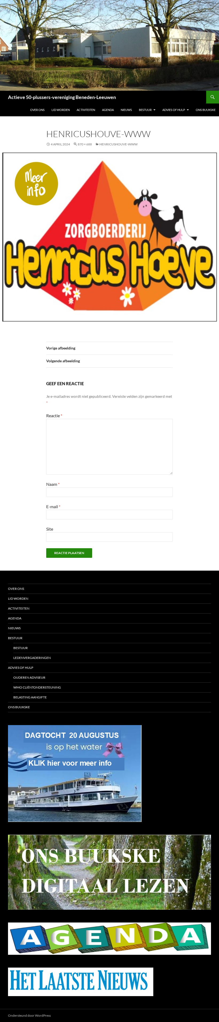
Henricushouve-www (118, 144)
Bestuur (145, 110)
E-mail (53, 506)
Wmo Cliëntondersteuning (37, 687)
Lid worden (61, 110)
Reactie (54, 415)
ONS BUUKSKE (206, 110)
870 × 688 (85, 144)
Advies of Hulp (173, 110)
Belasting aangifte (30, 697)
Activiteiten (86, 110)
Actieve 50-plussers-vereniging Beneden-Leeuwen (62, 97)
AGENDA (108, 110)
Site (49, 528)
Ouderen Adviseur (29, 677)
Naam (53, 484)
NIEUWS (126, 110)
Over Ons (37, 110)
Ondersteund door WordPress (29, 1015)
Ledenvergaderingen (32, 658)
